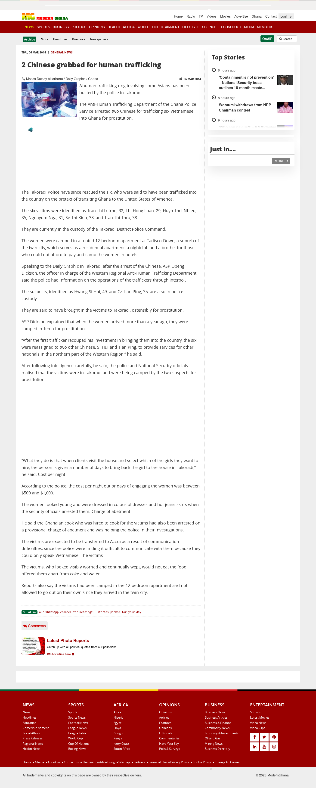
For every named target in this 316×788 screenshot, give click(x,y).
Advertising (107, 762)
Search (287, 39)
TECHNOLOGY (230, 27)
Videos (212, 16)
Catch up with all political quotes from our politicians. (82, 647)
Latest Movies (259, 717)
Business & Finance (218, 723)
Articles (164, 717)
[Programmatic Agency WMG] (30, 129)
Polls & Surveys (169, 749)
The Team (89, 762)
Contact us (71, 762)
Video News (258, 723)
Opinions (165, 712)
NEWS (29, 27)
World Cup (75, 738)
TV (201, 16)
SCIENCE (209, 27)
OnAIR (267, 38)
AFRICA (129, 27)
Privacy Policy (179, 762)
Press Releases (33, 738)
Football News (78, 723)
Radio (190, 16)
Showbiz (256, 712)
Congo (118, 733)
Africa (117, 712)
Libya (117, 728)
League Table (77, 733)
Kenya (118, 738)
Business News (215, 712)
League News (77, 728)
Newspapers (99, 39)
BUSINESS (61, 27)
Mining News (214, 743)
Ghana (257, 16)
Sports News (77, 717)
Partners (139, 762)
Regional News (33, 743)
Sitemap (124, 762)
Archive (29, 39)
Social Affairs (31, 733)
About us (53, 762)
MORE (280, 161)
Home (178, 16)
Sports (72, 712)
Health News (31, 749)
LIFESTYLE (190, 27)
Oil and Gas (212, 738)
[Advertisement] (111, 420)
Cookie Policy (201, 762)
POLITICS (78, 27)
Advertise (241, 16)
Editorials (165, 733)
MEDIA (249, 27)
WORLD (143, 27)
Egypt (117, 723)
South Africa (122, 749)
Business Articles (216, 717)
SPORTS (43, 27)
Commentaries (169, 738)
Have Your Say (169, 743)
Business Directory (217, 749)
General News (62, 52)
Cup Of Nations (78, 743)
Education (30, 723)
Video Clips (257, 728)
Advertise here (61, 654)
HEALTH (114, 27)
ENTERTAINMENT (166, 27)
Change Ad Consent (228, 762)
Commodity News (217, 728)
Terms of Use (157, 762)
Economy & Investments (222, 733)
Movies (225, 16)
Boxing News (77, 749)
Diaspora (78, 39)
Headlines (60, 39)
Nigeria (118, 717)
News (26, 712)
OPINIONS (97, 27)
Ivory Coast (121, 743)
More (44, 39)
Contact (271, 16)
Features (165, 723)
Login (284, 16)
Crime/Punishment (36, 728)
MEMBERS (265, 27)
